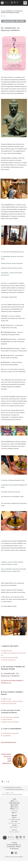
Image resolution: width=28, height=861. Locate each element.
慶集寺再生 (14, 815)
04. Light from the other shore (8, 659)
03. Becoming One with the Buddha (9, 657)
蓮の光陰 (14, 825)
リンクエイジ (14, 810)
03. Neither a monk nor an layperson (10, 721)
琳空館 (7, 792)
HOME (14, 799)
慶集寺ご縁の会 (14, 806)
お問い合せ (14, 830)
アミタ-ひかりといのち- (14, 819)
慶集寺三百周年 (14, 805)
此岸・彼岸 (14, 821)
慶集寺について (14, 801)
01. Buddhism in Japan (6, 650)
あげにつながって (14, 827)
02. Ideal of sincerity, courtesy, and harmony (12, 701)
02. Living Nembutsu (6, 735)
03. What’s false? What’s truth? (8, 703)
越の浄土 (14, 817)
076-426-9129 (15, 848)
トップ (2, 792)
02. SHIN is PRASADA (6, 719)
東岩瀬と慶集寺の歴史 (14, 803)
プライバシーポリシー (14, 832)
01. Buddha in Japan (6, 698)
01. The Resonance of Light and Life (10, 733)
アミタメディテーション (14, 823)
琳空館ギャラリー (14, 808)
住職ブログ (14, 812)
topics (12, 792)
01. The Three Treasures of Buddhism (10, 717)
